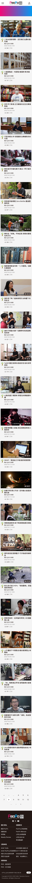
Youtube (18, 821)
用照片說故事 (5, 856)
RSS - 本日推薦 (6, 867)
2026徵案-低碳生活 (22, 848)
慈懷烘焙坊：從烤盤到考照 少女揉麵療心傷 (17, 619)
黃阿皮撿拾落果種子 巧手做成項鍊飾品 (17, 554)
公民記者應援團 (21, 834)
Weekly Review (6, 837)
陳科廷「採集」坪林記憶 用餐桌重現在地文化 (17, 234)
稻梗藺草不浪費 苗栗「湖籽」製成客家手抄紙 (17, 716)
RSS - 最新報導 (6, 864)
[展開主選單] (2, 3)
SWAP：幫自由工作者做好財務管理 (17, 460)
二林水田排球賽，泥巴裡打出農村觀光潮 (17, 40)
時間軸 (3, 834)
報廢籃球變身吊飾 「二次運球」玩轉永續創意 (17, 267)
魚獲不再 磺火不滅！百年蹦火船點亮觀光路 (17, 491)
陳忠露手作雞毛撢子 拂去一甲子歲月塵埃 (17, 170)
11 (23, 800)
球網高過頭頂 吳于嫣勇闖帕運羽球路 (17, 523)
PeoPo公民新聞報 (21, 829)
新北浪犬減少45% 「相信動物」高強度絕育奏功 (17, 586)
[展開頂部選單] (29, 3)
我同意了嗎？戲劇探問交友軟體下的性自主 (17, 299)
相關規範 (4, 831)
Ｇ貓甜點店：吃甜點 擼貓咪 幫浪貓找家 (17, 73)
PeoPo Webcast (21, 831)
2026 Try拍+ (5, 848)
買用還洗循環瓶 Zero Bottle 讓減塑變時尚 (17, 202)
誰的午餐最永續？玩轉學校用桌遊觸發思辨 (17, 331)
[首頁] (16, 3)
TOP (28, 872)
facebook (13, 821)
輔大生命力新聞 (8, 43)
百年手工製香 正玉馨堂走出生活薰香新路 (17, 105)
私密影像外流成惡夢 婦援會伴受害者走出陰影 (17, 781)
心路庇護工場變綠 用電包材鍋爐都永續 (17, 396)
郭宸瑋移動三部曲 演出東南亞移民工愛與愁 (17, 429)
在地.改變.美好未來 (22, 854)
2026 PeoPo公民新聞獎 (8, 851)
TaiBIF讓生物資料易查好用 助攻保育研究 (17, 364)
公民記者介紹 (20, 837)
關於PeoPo (4, 829)
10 (18, 800)
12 (28, 800)
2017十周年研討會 (22, 851)
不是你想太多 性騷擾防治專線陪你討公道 (17, 137)
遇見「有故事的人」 (22, 856)
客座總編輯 (19, 840)
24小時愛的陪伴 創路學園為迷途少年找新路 (17, 748)
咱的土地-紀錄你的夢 (7, 854)
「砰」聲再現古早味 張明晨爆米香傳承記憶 (17, 684)
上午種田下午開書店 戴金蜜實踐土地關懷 (17, 651)
